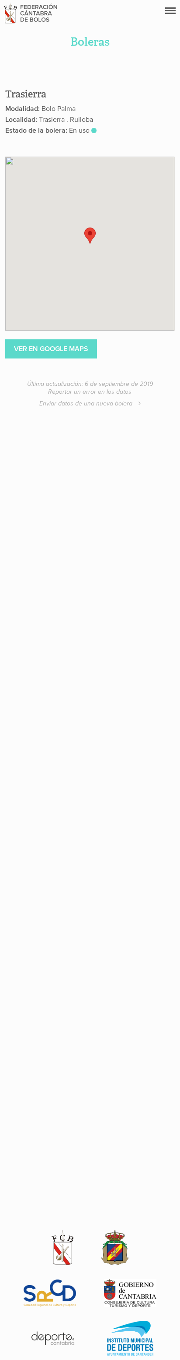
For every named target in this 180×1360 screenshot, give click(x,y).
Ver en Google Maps (51, 349)
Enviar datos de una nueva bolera (86, 403)
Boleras (90, 41)
